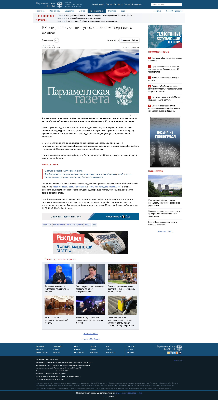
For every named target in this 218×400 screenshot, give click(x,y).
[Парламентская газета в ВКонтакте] (171, 353)
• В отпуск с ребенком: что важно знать (63, 170)
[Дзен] (135, 40)
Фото (108, 346)
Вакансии (130, 352)
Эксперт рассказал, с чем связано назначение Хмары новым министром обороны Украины (164, 108)
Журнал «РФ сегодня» (133, 4)
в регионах (47, 225)
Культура (112, 11)
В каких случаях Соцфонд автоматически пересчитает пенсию (87, 21)
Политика (40, 11)
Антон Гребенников (53, 47)
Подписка (118, 4)
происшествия (59, 225)
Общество (69, 11)
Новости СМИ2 (91, 333)
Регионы (109, 349)
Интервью (94, 352)
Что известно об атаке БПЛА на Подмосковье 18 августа (164, 98)
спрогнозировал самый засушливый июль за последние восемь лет (86, 186)
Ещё (123, 11)
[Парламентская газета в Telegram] (174, 353)
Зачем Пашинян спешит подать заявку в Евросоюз (162, 223)
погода (87, 225)
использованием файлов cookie (128, 393)
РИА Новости (134, 47)
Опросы (93, 346)
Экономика (55, 11)
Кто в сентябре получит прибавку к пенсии (79, 18)
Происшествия (96, 11)
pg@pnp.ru (60, 379)
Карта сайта (178, 360)
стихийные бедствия (75, 225)
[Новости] (125, 40)
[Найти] (180, 4)
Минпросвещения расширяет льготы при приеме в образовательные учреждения (164, 213)
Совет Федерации (174, 11)
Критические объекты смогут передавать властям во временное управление (164, 202)
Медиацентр (79, 352)
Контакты (130, 346)
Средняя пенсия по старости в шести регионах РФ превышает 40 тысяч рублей (94, 15)
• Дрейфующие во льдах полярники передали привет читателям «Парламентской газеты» (87, 174)
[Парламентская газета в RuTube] (180, 353)
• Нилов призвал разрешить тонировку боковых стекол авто (73, 177)
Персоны (77, 349)
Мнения (93, 349)
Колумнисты (110, 352)
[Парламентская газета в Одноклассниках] (177, 353)
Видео (76, 346)
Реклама (130, 349)
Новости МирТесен (91, 339)
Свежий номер (98, 4)
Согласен (109, 397)
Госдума (157, 11)
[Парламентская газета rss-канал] (168, 353)
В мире (82, 11)
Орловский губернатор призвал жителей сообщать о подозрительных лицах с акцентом (165, 89)
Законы (109, 4)
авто (94, 225)
